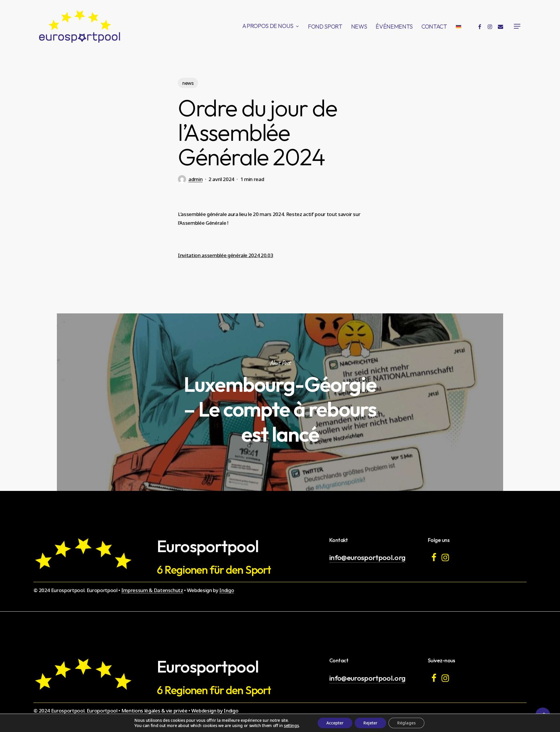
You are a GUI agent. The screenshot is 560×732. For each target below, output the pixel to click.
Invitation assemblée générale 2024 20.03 (225, 255)
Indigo (226, 590)
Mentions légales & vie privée (154, 710)
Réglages (406, 723)
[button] (517, 26)
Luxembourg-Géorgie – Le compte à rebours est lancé (280, 402)
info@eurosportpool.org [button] (367, 557)
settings (291, 725)
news (188, 83)
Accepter (335, 723)
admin (195, 179)
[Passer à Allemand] (458, 26)
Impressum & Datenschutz (152, 590)
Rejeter (370, 723)
